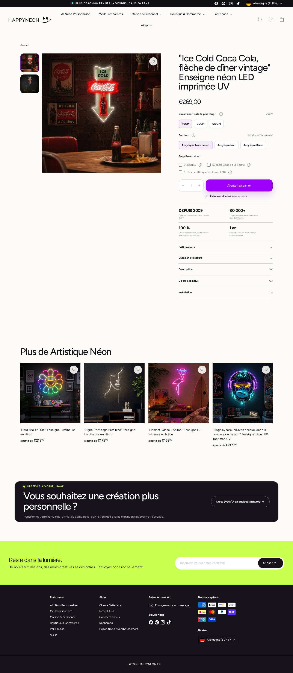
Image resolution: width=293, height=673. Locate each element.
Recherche (106, 622)
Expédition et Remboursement (119, 628)
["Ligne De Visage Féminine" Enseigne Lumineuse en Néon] (114, 405)
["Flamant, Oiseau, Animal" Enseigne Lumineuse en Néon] (178, 405)
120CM (216, 123)
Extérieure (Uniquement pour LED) (207, 172)
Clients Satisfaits (110, 605)
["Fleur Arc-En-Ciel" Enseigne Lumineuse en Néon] (50, 405)
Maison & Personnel (145, 14)
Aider (145, 25)
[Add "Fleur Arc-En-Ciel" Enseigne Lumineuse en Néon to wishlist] (74, 370)
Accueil (24, 45)
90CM (200, 123)
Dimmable (192, 164)
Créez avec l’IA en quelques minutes (238, 501)
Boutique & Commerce (186, 14)
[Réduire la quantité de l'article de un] (183, 185)
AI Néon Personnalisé (75, 14)
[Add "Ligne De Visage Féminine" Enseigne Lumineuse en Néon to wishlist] (138, 370)
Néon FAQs (106, 611)
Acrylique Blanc (253, 145)
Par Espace (221, 14)
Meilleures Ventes (111, 14)
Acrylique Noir (226, 145)
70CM (185, 123)
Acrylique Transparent (196, 145)
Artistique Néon (81, 351)
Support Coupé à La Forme (230, 164)
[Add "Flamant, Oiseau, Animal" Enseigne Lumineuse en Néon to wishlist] (202, 370)
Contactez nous (109, 617)
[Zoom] (101, 113)
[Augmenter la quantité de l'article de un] (199, 185)
